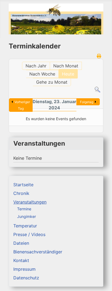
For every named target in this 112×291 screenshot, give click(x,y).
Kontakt (21, 260)
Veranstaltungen (29, 202)
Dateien (21, 243)
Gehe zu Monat (51, 82)
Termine (24, 209)
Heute (68, 74)
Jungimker (26, 216)
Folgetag (86, 102)
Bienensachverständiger (37, 251)
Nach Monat (65, 65)
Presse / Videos (29, 234)
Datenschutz (26, 277)
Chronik (21, 193)
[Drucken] (99, 56)
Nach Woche (42, 74)
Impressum (24, 269)
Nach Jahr (36, 65)
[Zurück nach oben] (102, 281)
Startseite (23, 184)
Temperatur (25, 225)
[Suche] (97, 89)
